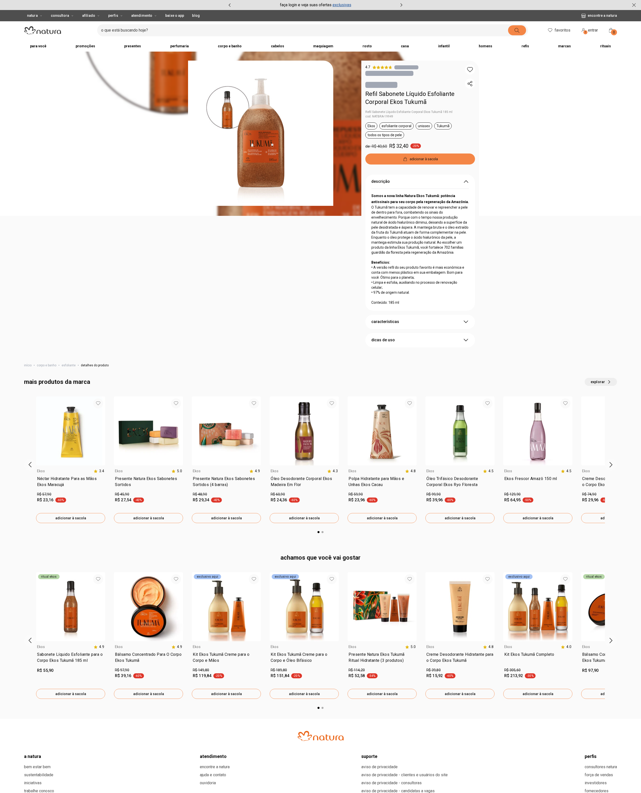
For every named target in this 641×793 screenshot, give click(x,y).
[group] (315, 5)
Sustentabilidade (38, 774)
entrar (591, 31)
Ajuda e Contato (213, 774)
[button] (260, 133)
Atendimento (141, 16)
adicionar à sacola (70, 518)
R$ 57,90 (44, 494)
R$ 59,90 (356, 494)
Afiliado (88, 16)
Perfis (113, 16)
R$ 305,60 (512, 670)
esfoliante (69, 365)
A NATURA (32, 756)
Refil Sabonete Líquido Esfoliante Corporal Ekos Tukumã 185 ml (408, 112)
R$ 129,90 (512, 494)
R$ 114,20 (357, 670)
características (385, 321)
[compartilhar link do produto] (470, 84)
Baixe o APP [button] (174, 16)
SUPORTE (369, 756)
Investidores (596, 782)
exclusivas (342, 5)
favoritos (562, 30)
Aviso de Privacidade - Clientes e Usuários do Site (404, 774)
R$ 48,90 (200, 494)
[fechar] (634, 5)
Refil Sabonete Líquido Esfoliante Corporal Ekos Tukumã (409, 97)
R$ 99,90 (433, 494)
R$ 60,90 (278, 494)
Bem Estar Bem (37, 766)
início (28, 365)
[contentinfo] (99, 471)
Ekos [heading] (41, 471)
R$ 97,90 (122, 670)
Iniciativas (33, 782)
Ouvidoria (208, 782)
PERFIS (590, 756)
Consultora (60, 16)
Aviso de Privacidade (379, 766)
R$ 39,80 (433, 670)
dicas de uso (383, 340)
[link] (70, 483)
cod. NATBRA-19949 (379, 116)
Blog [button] (196, 16)
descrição (380, 181)
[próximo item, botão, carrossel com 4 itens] (401, 5)
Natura (32, 16)
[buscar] (517, 30)
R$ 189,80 (279, 670)
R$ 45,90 (122, 494)
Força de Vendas (599, 774)
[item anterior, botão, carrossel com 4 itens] (229, 5)
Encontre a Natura (602, 16)
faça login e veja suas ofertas (306, 5)
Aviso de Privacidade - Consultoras (391, 782)
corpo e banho (46, 365)
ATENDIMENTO (213, 756)
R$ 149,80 (201, 670)
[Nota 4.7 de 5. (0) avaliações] (406, 67)
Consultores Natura (601, 766)
